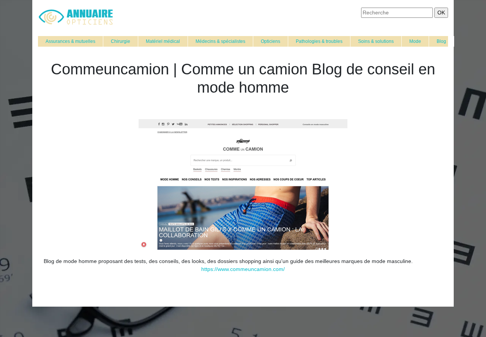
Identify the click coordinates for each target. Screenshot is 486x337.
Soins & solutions (376, 41)
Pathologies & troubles (319, 41)
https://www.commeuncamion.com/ (243, 269)
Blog (441, 41)
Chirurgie (120, 41)
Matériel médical (163, 41)
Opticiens (270, 41)
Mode (415, 41)
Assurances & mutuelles (70, 41)
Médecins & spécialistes (220, 41)
